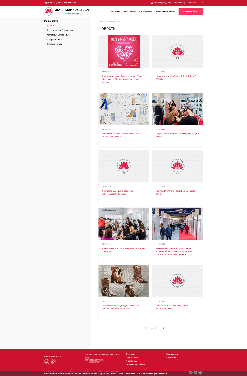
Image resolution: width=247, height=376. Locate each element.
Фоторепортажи (54, 39)
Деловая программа (165, 11)
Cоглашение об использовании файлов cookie (145, 373)
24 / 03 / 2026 (160, 129)
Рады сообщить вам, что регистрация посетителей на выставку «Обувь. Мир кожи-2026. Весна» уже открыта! (174, 251)
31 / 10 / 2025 (160, 301)
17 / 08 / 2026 (106, 72)
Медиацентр (51, 21)
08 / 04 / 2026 (160, 72)
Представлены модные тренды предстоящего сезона (177, 135)
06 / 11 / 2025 (106, 301)
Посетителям (145, 11)
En (202, 3)
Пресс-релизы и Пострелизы (59, 30)
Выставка (115, 11)
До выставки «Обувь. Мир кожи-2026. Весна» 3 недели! (123, 250)
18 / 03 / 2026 (160, 186)
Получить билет (190, 11)
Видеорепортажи (54, 44)
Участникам (130, 11)
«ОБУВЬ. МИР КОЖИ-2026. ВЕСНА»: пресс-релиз (175, 192)
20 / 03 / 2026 (106, 186)
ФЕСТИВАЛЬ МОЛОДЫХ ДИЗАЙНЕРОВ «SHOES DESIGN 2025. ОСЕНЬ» (120, 307)
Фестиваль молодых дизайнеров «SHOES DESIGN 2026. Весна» (121, 135)
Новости (50, 25)
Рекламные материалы (57, 35)
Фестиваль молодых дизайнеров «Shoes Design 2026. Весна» (117, 192)
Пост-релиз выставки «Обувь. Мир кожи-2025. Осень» (172, 307)
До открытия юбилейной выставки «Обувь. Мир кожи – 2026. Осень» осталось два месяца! (122, 79)
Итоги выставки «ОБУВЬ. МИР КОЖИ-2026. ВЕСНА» (176, 77)
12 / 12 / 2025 (160, 244)
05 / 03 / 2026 (106, 244)
